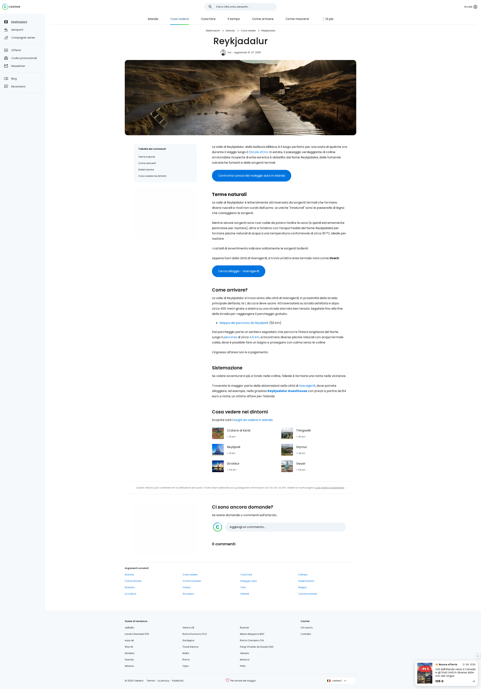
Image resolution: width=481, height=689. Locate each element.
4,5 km (254, 337)
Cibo (243, 587)
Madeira (129, 653)
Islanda (153, 19)
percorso (230, 337)
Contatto (306, 634)
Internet (244, 593)
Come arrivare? (147, 163)
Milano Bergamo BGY (252, 634)
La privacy (163, 680)
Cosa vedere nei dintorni (152, 176)
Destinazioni (213, 30)
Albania (129, 666)
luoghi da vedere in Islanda (253, 420)
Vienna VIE (188, 627)
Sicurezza (188, 593)
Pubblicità (177, 680)
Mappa (302, 587)
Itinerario (130, 587)
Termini (151, 680)
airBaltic (129, 627)
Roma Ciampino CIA (252, 640)
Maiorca (245, 659)
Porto (243, 666)
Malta (185, 653)
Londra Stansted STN (137, 634)
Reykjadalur (268, 30)
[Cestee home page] (11, 7)
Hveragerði (307, 386)
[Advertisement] (165, 213)
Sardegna (188, 640)
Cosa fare (208, 19)
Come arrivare (263, 19)
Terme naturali (146, 156)
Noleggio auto (248, 581)
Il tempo (234, 19)
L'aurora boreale (307, 593)
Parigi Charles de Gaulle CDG (256, 646)
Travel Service (190, 646)
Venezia (244, 653)
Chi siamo (307, 627)
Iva (229, 52)
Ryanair (244, 627)
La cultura (130, 593)
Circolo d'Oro (258, 152)
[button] (279, 527)
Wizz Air (129, 646)
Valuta (186, 587)
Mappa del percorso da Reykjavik (243, 323)
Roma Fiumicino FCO (194, 634)
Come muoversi (297, 19)
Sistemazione (146, 169)
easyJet (129, 640)
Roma (186, 659)
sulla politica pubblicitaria (329, 487)
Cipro (185, 666)
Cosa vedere (179, 19)
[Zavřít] (478, 656)
